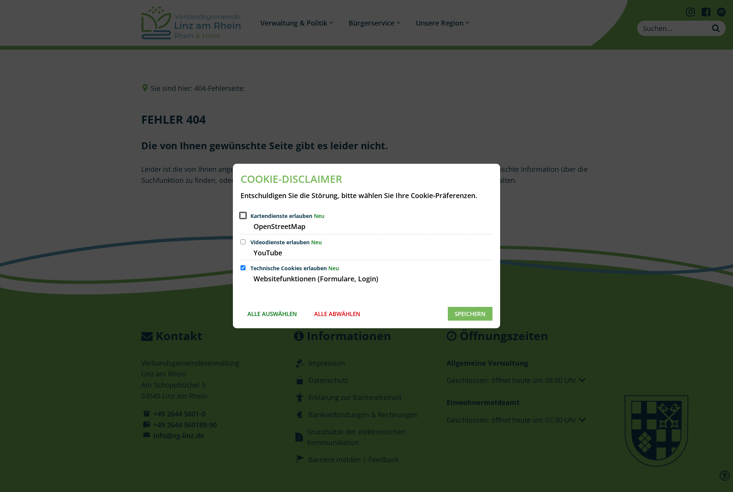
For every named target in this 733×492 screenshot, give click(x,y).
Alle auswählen (272, 314)
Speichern (470, 314)
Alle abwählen (337, 314)
